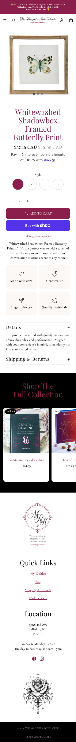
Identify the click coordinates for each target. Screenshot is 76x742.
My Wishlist (38, 573)
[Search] (14, 20)
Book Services (38, 598)
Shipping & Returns (27, 359)
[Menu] (5, 20)
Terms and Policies (38, 736)
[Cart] (71, 20)
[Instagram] (41, 658)
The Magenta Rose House (42, 728)
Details (13, 327)
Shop (38, 582)
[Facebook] (34, 658)
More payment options (38, 236)
